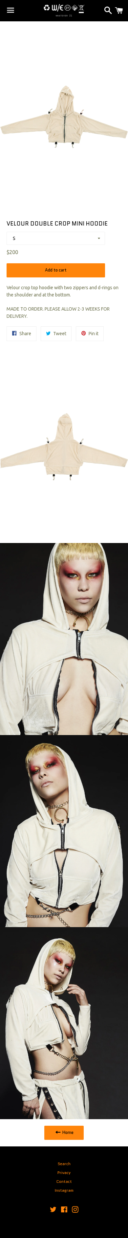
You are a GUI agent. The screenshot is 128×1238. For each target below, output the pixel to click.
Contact (64, 1181)
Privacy (64, 1172)
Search (64, 1163)
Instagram (64, 1190)
